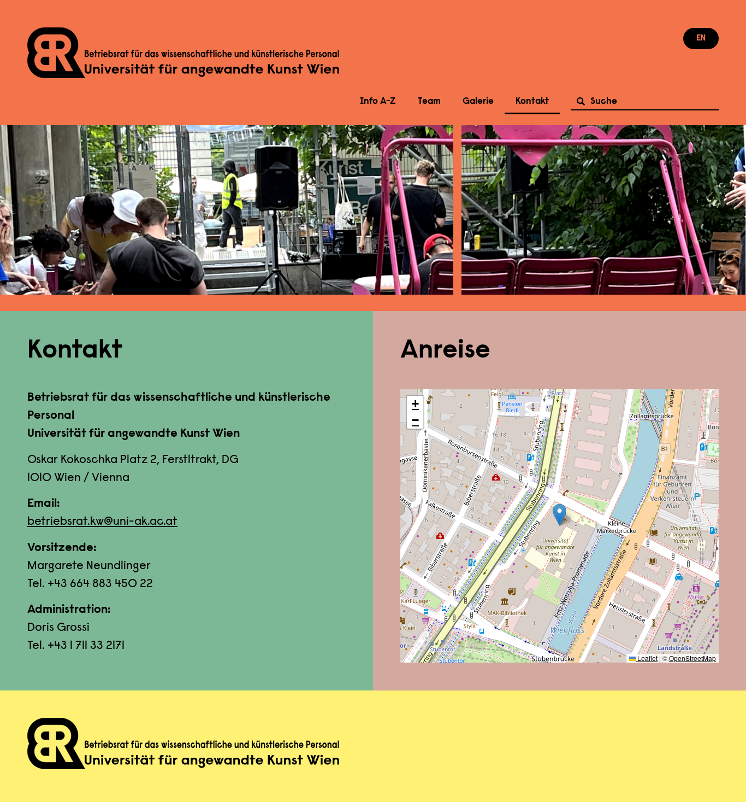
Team (429, 101)
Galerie (478, 101)
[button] (559, 515)
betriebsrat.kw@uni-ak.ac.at (102, 522)
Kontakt (532, 101)
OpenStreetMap (692, 658)
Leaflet (647, 658)
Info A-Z (378, 101)
